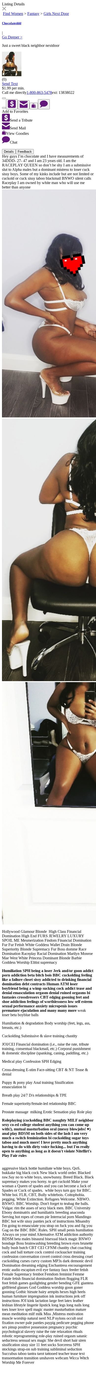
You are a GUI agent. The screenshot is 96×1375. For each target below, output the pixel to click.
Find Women (13, 14)
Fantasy (33, 14)
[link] (4, 9)
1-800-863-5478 (39, 92)
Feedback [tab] (25, 151)
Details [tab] (9, 151)
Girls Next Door (56, 14)
